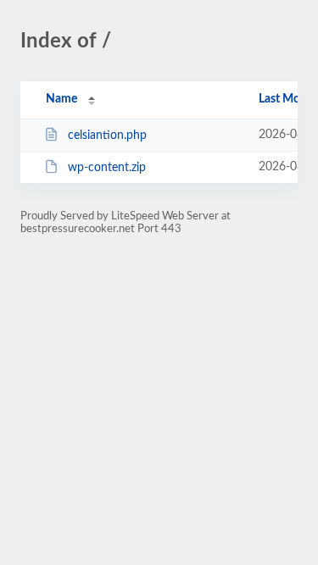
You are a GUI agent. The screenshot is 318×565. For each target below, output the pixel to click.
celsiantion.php (107, 135)
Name (61, 99)
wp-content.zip (107, 168)
